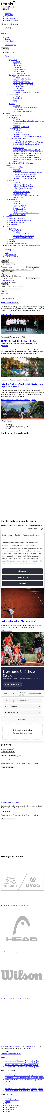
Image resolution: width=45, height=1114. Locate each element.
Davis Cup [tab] (8, 425)
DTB (6, 17)
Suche (8, 28)
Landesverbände (10, 18)
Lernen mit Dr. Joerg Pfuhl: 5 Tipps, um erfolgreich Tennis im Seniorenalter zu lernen (28, 151)
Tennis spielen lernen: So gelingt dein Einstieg (28, 121)
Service (7, 226)
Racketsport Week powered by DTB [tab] (17, 427)
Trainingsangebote (15, 129)
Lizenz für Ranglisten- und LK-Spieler (26, 92)
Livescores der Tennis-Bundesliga (24, 174)
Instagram (22, 1061)
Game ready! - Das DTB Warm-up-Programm (28, 142)
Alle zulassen (22, 571)
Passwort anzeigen (33, 267)
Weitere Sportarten (15, 94)
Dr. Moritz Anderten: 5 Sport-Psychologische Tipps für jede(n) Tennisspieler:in (28, 154)
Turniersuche (17, 65)
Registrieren (5, 262)
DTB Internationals (19, 209)
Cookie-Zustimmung (8, 767)
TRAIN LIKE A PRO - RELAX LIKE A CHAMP (19, 343)
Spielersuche (17, 64)
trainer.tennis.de (24, 1076)
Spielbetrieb (13, 60)
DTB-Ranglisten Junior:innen (23, 83)
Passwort (4, 267)
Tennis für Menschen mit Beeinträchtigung (27, 136)
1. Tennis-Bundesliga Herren (22, 184)
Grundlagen (13, 117)
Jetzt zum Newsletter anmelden (11, 1054)
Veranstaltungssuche (16, 115)
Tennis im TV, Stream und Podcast (24, 178)
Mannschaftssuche (19, 69)
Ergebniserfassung (19, 73)
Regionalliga (17, 190)
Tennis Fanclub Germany (17, 215)
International (13, 199)
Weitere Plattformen (11, 20)
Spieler (7, 37)
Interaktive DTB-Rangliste (22, 79)
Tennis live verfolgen (16, 167)
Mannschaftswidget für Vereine (23, 236)
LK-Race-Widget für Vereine (23, 238)
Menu (11, 7)
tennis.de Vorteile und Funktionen (20, 220)
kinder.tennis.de (24, 1091)
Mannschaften (9, 41)
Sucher (4, 291)
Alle (12, 694)
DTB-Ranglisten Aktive (21, 81)
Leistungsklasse (18, 90)
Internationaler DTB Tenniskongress (21, 163)
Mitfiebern (8, 165)
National (12, 180)
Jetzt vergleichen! (6, 631)
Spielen (7, 58)
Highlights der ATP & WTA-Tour (24, 176)
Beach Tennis (17, 98)
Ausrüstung (17, 125)
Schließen (5, 9)
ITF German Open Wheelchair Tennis (26, 213)
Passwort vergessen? (7, 280)
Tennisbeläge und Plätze (21, 127)
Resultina (25, 678)
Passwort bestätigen (7, 269)
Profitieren (8, 217)
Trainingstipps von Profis (17, 138)
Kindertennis (17, 132)
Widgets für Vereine (15, 230)
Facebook (22, 1063)
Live (5, 694)
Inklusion (12, 104)
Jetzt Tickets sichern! (10, 303)
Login (12, 262)
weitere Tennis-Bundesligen (22, 188)
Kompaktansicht (6, 749)
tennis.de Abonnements (17, 218)
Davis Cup (17, 203)
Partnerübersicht (14, 224)
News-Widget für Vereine (21, 234)
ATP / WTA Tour (19, 207)
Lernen (7, 113)
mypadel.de (9, 15)
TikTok (21, 1065)
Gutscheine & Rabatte (16, 222)
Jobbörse (12, 241)
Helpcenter (12, 228)
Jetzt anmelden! (20, 357)
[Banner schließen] (42, 529)
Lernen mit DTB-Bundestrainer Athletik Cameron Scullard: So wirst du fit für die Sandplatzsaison (26, 146)
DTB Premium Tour (20, 194)
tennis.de (8, 13)
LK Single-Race (18, 86)
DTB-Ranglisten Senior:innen (23, 85)
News (7, 56)
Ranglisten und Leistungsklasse (19, 75)
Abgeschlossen (35, 694)
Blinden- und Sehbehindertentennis (25, 108)
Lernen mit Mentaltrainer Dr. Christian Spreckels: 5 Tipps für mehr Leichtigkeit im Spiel (27, 159)
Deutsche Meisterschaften (21, 192)
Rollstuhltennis (18, 109)
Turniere (8, 39)
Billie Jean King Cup (20, 205)
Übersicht (16, 62)
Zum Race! (18, 400)
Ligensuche (17, 67)
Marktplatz (12, 240)
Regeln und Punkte (19, 123)
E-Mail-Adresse (6, 265)
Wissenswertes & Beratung (18, 243)
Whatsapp (22, 1067)
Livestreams (17, 171)
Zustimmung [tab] (7, 535)
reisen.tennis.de (24, 1089)
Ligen (7, 43)
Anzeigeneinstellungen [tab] (31, 535)
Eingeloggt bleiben (9, 282)
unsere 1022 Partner (16, 546)
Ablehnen (22, 583)
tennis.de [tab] (8, 428)
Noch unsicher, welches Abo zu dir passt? (18, 621)
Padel (15, 100)
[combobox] (15, 287)
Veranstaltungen (10, 45)
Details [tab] (17, 535)
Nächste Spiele (21, 693)
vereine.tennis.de (24, 1078)
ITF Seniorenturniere (20, 211)
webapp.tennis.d (10, 1074)
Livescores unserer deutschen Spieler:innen (27, 173)
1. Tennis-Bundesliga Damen (23, 186)
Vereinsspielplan (18, 71)
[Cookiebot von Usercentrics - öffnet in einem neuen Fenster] (28, 529)
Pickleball (16, 102)
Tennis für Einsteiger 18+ (21, 134)
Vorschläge (4, 293)
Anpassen (21, 577)
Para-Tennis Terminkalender (22, 111)
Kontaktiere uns (20, 1046)
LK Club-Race (18, 88)
